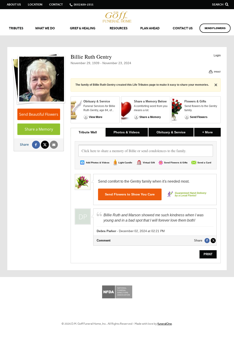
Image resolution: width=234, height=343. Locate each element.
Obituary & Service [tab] (171, 132)
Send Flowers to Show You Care (130, 194)
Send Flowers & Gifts (176, 162)
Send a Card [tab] (204, 162)
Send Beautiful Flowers (38, 114)
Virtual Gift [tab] (149, 162)
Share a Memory (39, 129)
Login (217, 55)
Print (208, 254)
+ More (211, 132)
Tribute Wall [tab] (88, 132)
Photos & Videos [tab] (127, 132)
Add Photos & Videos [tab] (97, 162)
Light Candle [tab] (125, 162)
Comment (103, 240)
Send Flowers (215, 28)
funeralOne (164, 323)
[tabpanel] (146, 199)
